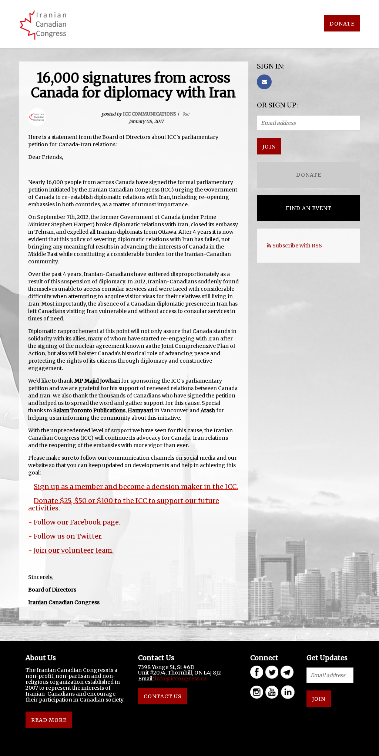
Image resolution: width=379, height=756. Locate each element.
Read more (49, 720)
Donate (342, 23)
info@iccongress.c (179, 678)
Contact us (163, 696)
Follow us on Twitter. (68, 536)
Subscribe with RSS (297, 245)
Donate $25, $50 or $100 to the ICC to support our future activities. (123, 504)
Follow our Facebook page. (77, 522)
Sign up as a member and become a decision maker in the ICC (135, 486)
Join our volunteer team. (74, 550)
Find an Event (309, 208)
